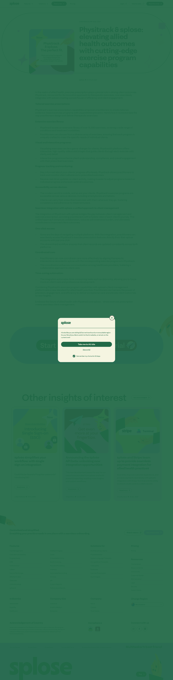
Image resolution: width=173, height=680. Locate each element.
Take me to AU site (86, 344)
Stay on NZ (86, 350)
